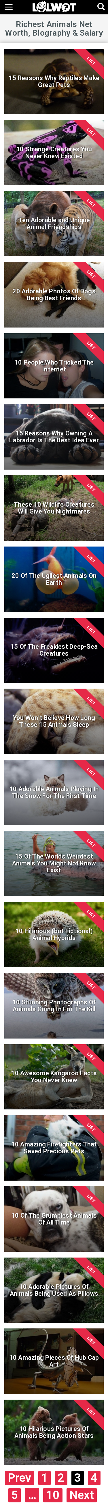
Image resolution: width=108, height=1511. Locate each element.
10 (53, 1495)
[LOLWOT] (54, 6)
